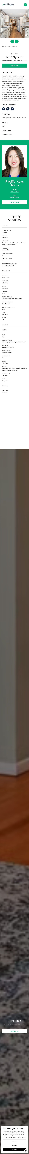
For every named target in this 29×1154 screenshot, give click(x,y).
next (17, 41)
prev (12, 41)
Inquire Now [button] (14, 65)
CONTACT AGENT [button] (14, 202)
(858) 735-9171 (14, 191)
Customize (14, 1145)
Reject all (14, 1141)
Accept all (14, 1149)
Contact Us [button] (14, 1031)
